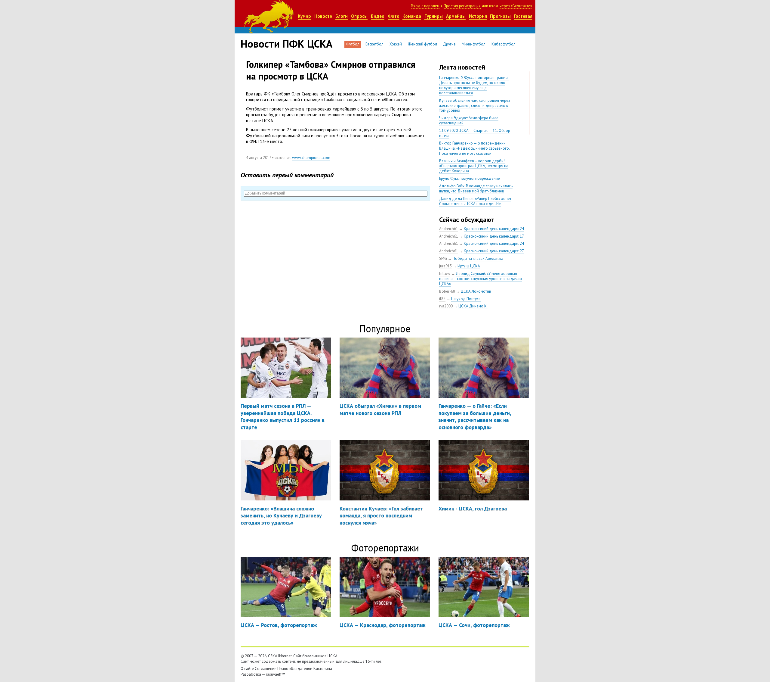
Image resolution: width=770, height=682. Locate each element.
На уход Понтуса (466, 298)
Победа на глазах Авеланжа (478, 258)
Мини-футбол (473, 44)
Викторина (322, 668)
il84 (442, 298)
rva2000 (446, 306)
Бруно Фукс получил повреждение (469, 178)
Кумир (304, 16)
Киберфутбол (503, 44)
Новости (323, 16)
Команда (411, 16)
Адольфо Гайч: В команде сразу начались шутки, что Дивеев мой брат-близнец (476, 188)
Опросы (359, 16)
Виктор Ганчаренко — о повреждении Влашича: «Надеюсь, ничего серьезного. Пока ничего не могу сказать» (474, 148)
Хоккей (396, 44)
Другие (449, 44)
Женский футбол (422, 44)
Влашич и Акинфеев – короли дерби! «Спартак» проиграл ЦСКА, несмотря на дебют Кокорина (473, 166)
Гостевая (523, 16)
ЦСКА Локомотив (476, 291)
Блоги (341, 16)
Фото (393, 16)
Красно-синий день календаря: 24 (494, 228)
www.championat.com (311, 157)
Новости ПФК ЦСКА (286, 44)
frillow (444, 273)
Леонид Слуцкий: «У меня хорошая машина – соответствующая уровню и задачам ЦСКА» (480, 278)
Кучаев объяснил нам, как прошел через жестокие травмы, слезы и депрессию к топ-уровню (474, 105)
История (478, 16)
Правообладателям (295, 668)
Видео (377, 16)
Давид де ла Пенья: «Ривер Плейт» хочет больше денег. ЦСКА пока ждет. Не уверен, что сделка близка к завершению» (476, 203)
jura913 (445, 266)
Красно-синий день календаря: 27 (494, 251)
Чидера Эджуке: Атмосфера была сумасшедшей (468, 120)
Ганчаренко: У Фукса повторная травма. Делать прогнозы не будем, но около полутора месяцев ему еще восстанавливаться (474, 85)
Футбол (352, 44)
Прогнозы (500, 16)
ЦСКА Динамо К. (473, 306)
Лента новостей (462, 67)
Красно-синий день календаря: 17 (494, 236)
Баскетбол (374, 44)
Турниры (433, 16)
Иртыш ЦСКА (468, 266)
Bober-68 (447, 291)
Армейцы (456, 16)
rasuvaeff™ (275, 674)
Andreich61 (448, 228)
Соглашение (265, 668)
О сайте (247, 668)
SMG (443, 258)
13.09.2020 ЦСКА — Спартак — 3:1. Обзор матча (474, 133)
